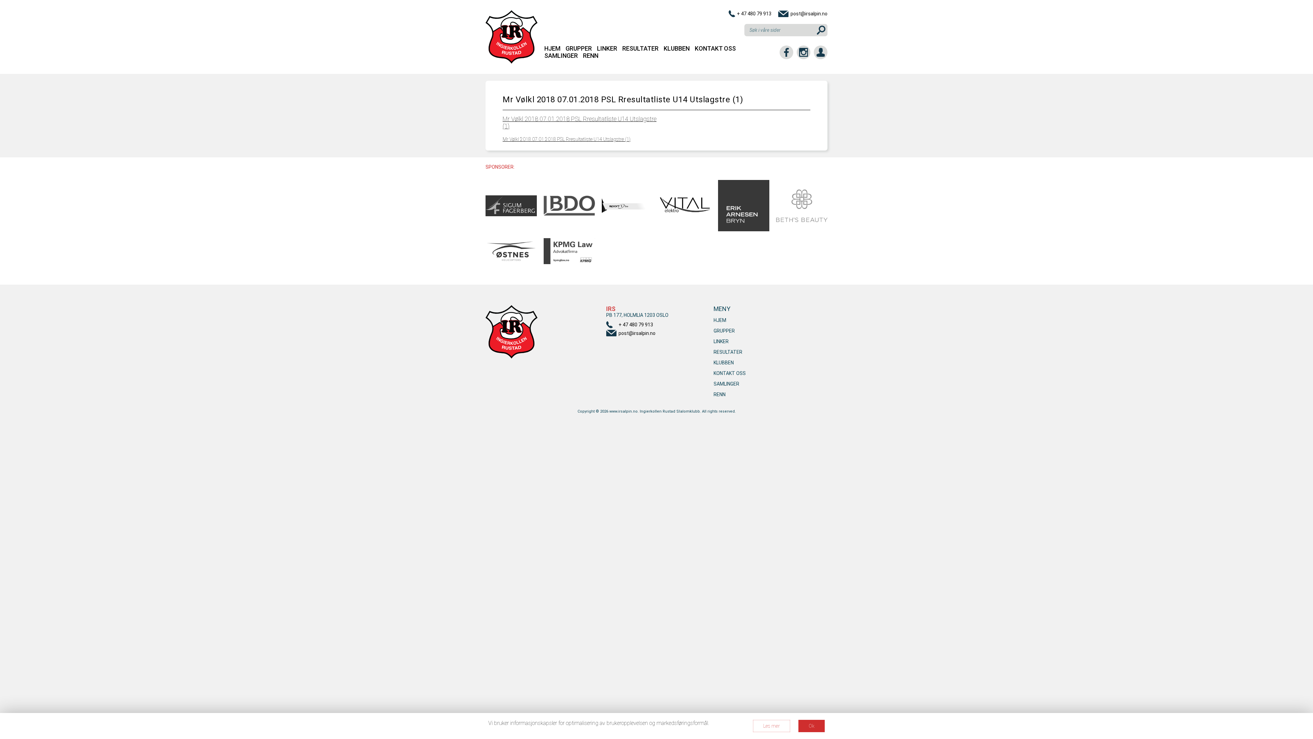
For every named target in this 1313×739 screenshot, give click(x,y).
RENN (590, 55)
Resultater (640, 48)
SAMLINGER (561, 55)
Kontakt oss (715, 48)
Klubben (677, 48)
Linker (607, 48)
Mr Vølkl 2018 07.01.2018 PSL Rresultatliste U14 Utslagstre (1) (567, 139)
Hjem (552, 48)
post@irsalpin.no (809, 13)
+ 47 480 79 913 (754, 13)
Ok (811, 726)
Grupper (579, 48)
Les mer (771, 726)
